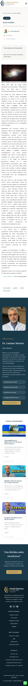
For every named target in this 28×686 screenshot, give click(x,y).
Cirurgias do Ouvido (14, 620)
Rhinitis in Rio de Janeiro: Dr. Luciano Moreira (13, 481)
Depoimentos (14, 641)
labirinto (3, 159)
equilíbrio (15, 288)
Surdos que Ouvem (14, 644)
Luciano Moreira (7, 276)
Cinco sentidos (6, 288)
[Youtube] (17, 606)
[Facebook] (10, 606)
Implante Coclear (14, 615)
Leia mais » (6, 457)
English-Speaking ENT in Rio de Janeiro (13, 518)
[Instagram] (14, 606)
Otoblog (9, 13)
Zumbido (14, 626)
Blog (14, 638)
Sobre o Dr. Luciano (14, 636)
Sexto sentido (6, 290)
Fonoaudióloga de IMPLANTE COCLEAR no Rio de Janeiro (13, 442)
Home (4, 13)
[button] (26, 3)
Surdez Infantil (14, 623)
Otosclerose (14, 618)
